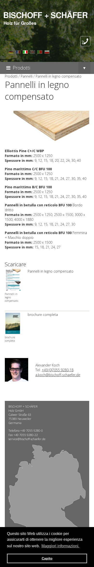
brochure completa (43, 314)
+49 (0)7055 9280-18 (58, 370)
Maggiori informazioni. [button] (60, 546)
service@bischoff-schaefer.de (27, 439)
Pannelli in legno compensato (51, 271)
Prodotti (21, 68)
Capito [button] (47, 558)
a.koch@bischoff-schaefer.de (57, 374)
